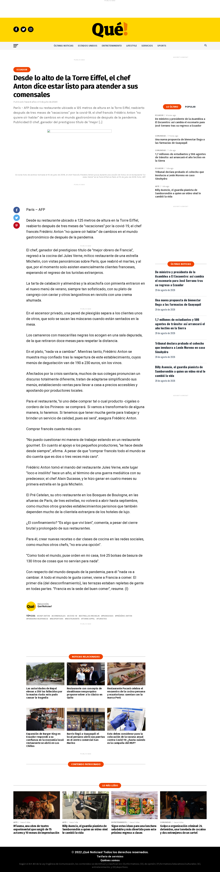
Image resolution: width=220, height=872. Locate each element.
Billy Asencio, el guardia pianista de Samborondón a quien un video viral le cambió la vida (180, 371)
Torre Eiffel (88, 619)
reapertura (57, 619)
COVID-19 (72, 616)
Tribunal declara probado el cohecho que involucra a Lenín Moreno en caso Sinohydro (180, 347)
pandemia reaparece (38, 619)
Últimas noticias (63, 45)
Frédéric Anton (124, 616)
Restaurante (73, 619)
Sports (161, 45)
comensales (59, 616)
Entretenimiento (112, 45)
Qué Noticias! (45, 606)
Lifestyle (131, 45)
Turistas (102, 619)
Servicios (147, 45)
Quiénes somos (110, 860)
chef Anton (44, 616)
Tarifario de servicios (110, 856)
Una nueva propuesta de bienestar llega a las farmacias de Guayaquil (178, 302)
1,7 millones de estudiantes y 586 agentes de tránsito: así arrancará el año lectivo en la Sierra (180, 323)
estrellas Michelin (90, 616)
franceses (107, 616)
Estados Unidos (87, 45)
